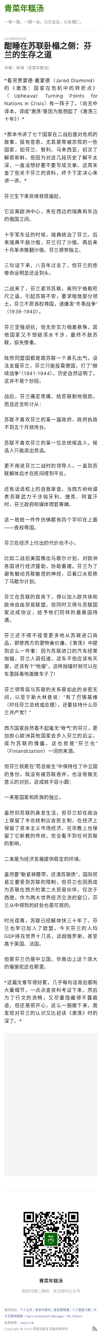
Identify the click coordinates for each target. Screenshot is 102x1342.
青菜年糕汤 (24, 8)
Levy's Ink (27, 1323)
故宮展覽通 (61, 1310)
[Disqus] (51, 1103)
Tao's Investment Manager (45, 1316)
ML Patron (74, 1316)
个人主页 (26, 1310)
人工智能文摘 (81, 1310)
